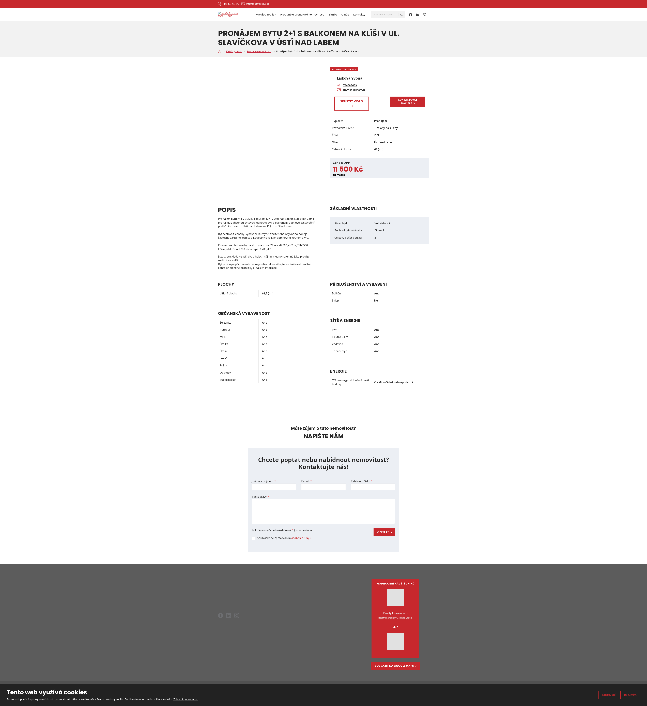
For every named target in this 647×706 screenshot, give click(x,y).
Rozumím (630, 695)
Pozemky (299, 600)
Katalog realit (265, 14)
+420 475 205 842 (235, 597)
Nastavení (609, 695)
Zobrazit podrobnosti (185, 699)
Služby (333, 14)
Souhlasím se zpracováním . (284, 538)
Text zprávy (260, 497)
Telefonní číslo (361, 481)
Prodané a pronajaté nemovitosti (302, 14)
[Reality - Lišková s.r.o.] (219, 51)
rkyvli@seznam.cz (238, 593)
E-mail (306, 481)
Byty (296, 588)
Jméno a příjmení (264, 481)
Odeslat (383, 532)
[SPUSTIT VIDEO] (351, 106)
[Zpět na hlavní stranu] (231, 14)
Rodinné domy (302, 594)
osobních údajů (301, 538)
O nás (345, 14)
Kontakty (359, 14)
